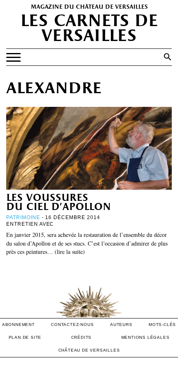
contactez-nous (72, 324)
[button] (168, 57)
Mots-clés (162, 324)
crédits (81, 337)
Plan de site (25, 337)
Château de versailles (89, 350)
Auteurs (121, 324)
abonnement (18, 324)
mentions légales (145, 337)
